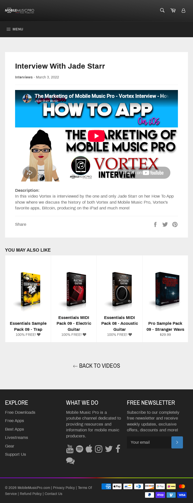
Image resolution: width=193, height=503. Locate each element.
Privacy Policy (64, 488)
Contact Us (53, 494)
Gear (9, 446)
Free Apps (14, 420)
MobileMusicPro (30, 488)
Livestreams (16, 437)
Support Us (15, 454)
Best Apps (14, 429)
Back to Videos (99, 365)
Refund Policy (31, 494)
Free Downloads (20, 412)
